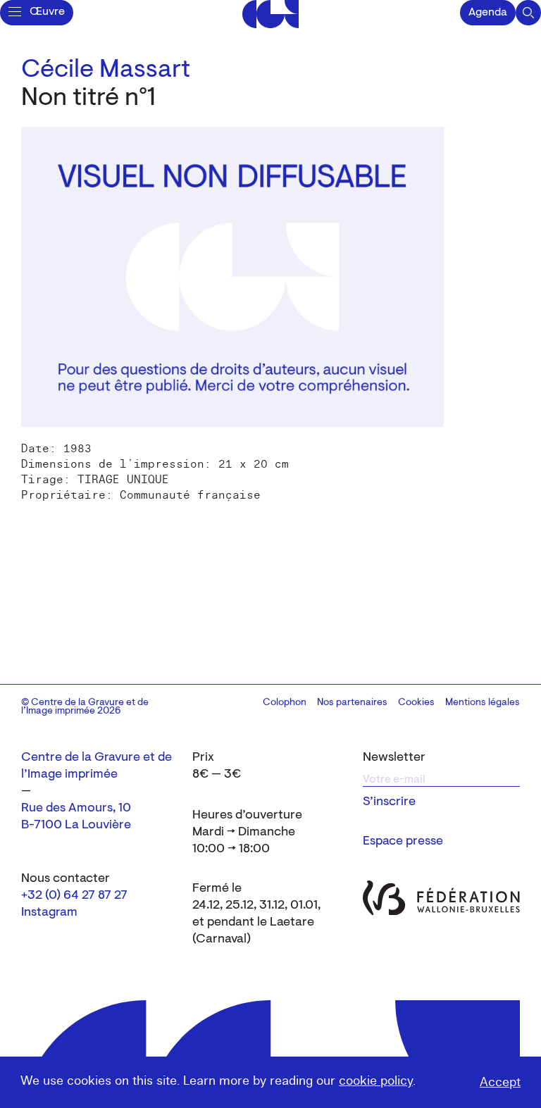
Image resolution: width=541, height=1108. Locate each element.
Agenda (487, 12)
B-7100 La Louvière (76, 825)
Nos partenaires (352, 703)
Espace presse (403, 841)
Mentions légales (482, 703)
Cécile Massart (105, 70)
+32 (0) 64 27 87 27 (74, 896)
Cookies (416, 703)
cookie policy (376, 1081)
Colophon (284, 703)
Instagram (49, 913)
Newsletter (394, 758)
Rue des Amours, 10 (76, 808)
